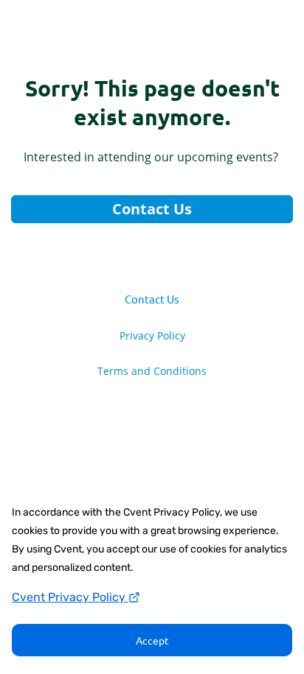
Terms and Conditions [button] (152, 371)
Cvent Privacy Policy (70, 597)
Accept (152, 640)
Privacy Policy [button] (152, 336)
